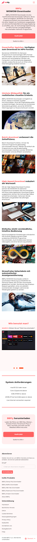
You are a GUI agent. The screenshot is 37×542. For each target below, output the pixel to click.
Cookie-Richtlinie (7, 513)
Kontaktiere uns (7, 526)
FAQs (3, 532)
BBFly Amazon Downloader (10, 494)
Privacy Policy (6, 520)
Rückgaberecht (7, 529)
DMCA (4, 510)
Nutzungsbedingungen (9, 516)
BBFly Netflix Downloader (10, 484)
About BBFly (6, 497)
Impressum (5, 504)
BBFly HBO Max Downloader (11, 487)
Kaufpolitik (5, 523)
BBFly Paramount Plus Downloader (13, 491)
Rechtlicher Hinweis (8, 507)
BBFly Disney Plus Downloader (11, 481)
